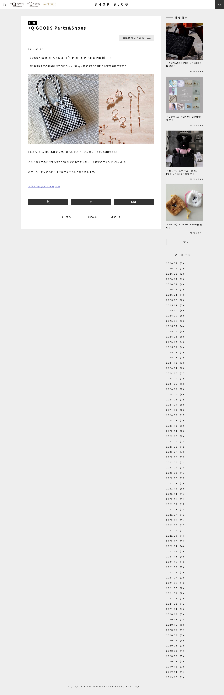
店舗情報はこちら (134, 38)
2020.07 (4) (175, 640)
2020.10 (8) (175, 625)
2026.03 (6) (175, 284)
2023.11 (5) (175, 431)
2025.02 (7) (175, 352)
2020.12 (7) (175, 614)
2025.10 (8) (175, 310)
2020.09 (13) (176, 630)
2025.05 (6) (175, 336)
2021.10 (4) (175, 562)
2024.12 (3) (175, 363)
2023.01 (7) (175, 483)
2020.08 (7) (175, 635)
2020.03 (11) (176, 651)
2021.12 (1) (175, 551)
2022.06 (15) (176, 520)
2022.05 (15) (176, 525)
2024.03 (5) (175, 410)
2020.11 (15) (176, 619)
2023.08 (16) (176, 446)
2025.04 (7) (175, 342)
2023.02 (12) (176, 478)
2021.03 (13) (176, 598)
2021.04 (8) (175, 593)
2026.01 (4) (175, 295)
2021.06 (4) (175, 583)
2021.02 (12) (176, 603)
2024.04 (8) (175, 404)
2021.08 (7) (175, 572)
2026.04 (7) (175, 279)
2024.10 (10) (176, 373)
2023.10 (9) (175, 436)
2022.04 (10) (176, 530)
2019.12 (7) (175, 666)
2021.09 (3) (175, 567)
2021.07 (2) (175, 577)
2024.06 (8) (175, 394)
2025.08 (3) (175, 321)
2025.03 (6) (175, 347)
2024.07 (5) (175, 389)
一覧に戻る (91, 217)
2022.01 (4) (175, 546)
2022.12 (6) (175, 488)
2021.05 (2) (175, 588)
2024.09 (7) (175, 378)
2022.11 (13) (176, 494)
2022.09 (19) (176, 504)
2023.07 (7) (175, 452)
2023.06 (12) (176, 457)
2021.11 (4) (175, 556)
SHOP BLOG (112, 4)
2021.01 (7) (175, 609)
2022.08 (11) (176, 509)
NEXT (114, 217)
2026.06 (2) (175, 268)
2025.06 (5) (175, 331)
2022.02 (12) (176, 541)
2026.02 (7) (175, 289)
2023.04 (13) (176, 467)
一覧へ (184, 242)
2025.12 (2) (175, 300)
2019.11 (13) (176, 672)
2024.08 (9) (175, 384)
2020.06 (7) (175, 645)
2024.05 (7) (175, 399)
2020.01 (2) (175, 661)
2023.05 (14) (176, 462)
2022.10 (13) (176, 499)
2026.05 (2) (175, 273)
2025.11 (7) (175, 305)
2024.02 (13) (176, 415)
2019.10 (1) (175, 677)
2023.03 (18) (176, 473)
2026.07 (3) (175, 263)
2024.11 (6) (175, 368)
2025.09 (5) (175, 315)
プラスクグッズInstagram (44, 186)
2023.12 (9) (175, 425)
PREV (68, 217)
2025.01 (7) (175, 357)
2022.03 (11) (176, 535)
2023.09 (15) (176, 441)
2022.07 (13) (176, 514)
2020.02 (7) (175, 656)
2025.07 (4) (175, 326)
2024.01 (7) (175, 420)
